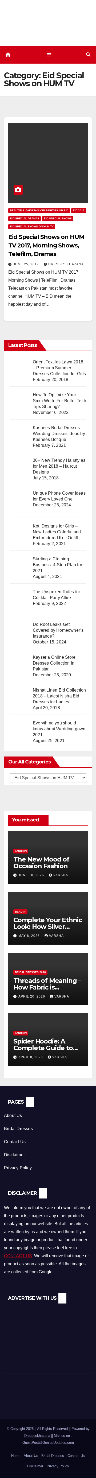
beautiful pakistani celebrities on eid (39, 210)
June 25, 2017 (26, 264)
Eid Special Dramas (24, 218)
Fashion (21, 850)
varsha (60, 875)
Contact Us (15, 1141)
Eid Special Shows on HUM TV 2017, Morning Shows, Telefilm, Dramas (46, 245)
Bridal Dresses (18, 1128)
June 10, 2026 (31, 875)
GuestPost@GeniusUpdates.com (48, 1443)
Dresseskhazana (37, 1436)
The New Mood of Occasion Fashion (41, 862)
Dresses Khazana (66, 264)
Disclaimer (14, 1155)
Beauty (20, 911)
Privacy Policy (18, 1168)
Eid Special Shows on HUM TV (32, 226)
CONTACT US (18, 1256)
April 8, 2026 (31, 1057)
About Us (13, 1115)
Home (15, 1456)
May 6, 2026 (29, 936)
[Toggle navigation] (49, 55)
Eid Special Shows (58, 218)
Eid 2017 (79, 210)
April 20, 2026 (32, 996)
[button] (88, 54)
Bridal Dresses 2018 (30, 972)
